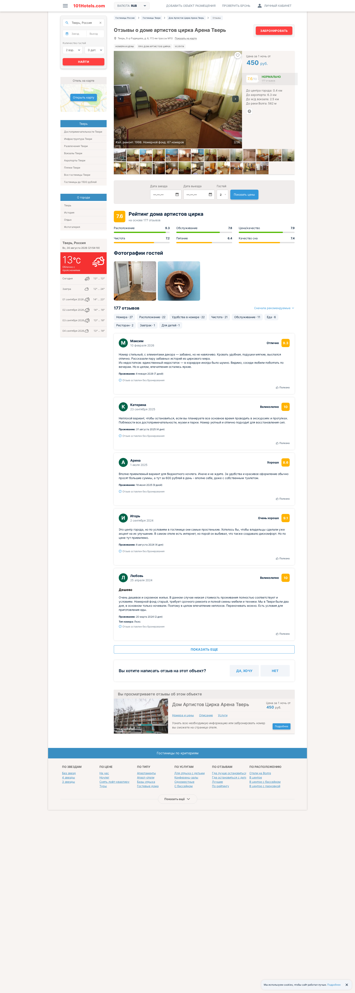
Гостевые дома (148, 786)
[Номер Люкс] (133, 155)
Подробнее (281, 726)
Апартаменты (146, 773)
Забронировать (274, 30)
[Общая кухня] (185, 155)
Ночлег (104, 777)
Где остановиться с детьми (231, 777)
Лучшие (217, 781)
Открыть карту (83, 97)
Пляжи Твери (72, 167)
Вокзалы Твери (73, 153)
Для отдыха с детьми (189, 773)
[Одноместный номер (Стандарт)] (159, 155)
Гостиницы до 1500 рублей (80, 181)
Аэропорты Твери (74, 160)
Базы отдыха (146, 781)
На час (104, 773)
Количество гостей (74, 43)
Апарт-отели (145, 777)
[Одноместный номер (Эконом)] (210, 155)
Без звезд (69, 773)
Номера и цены (124, 46)
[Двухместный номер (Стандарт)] (159, 168)
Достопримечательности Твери (83, 131)
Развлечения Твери (76, 146)
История (69, 212)
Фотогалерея (72, 226)
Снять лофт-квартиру (114, 781)
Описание (206, 715)
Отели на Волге (260, 773)
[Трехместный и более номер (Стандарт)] (120, 168)
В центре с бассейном (265, 781)
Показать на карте (186, 38)
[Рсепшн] (133, 168)
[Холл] (249, 168)
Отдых (67, 219)
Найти (83, 61)
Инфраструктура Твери (78, 138)
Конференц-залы (186, 777)
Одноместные (184, 781)
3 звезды (68, 781)
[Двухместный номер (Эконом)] (262, 155)
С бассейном (183, 786)
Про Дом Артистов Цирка (154, 46)
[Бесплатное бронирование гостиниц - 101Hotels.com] (89, 5)
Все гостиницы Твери (77, 174)
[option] (178, 99)
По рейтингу (220, 786)
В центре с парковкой (264, 786)
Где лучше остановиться (229, 773)
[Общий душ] (249, 155)
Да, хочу (244, 671)
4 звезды (68, 777)
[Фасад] (120, 155)
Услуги (179, 46)
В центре (255, 777)
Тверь (67, 205)
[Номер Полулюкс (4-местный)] (172, 155)
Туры (103, 786)
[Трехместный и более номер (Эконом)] (146, 155)
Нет (275, 671)
